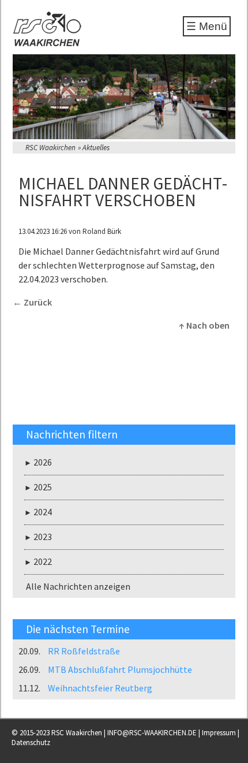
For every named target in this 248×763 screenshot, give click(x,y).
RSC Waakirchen (50, 147)
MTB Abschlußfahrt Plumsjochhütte (120, 669)
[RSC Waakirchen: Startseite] (47, 43)
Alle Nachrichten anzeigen (78, 586)
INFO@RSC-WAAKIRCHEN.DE (152, 733)
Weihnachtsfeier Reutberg (100, 688)
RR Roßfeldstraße (84, 651)
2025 (42, 487)
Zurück (38, 302)
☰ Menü (206, 26)
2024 (42, 512)
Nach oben (208, 325)
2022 (42, 561)
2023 (42, 536)
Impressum (219, 733)
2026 (42, 462)
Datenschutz (31, 742)
